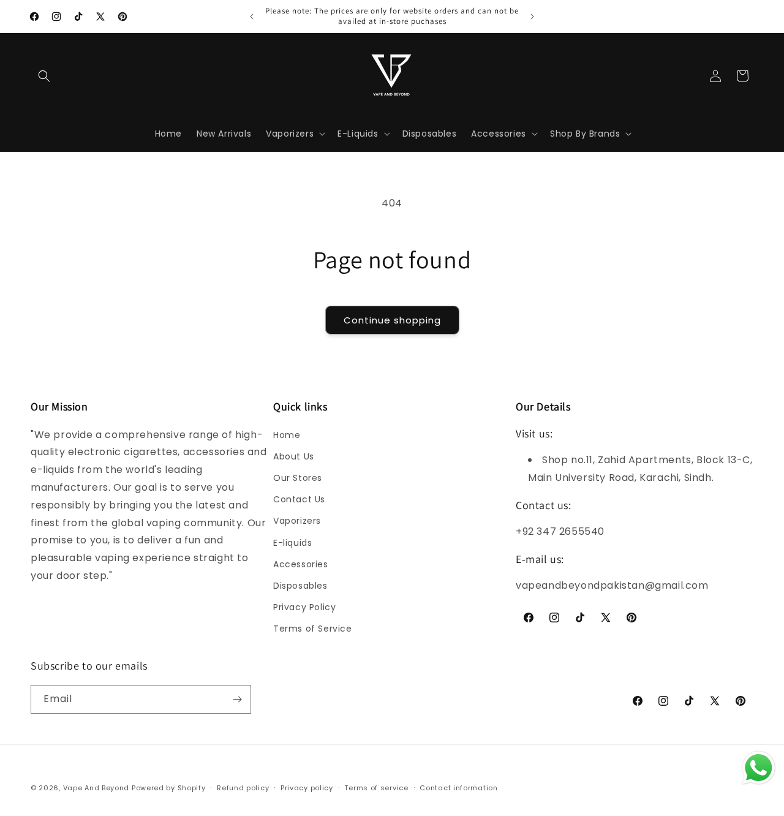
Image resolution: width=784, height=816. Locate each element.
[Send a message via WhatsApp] (758, 768)
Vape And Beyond (96, 788)
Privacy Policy (304, 607)
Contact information (458, 788)
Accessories (300, 564)
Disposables (300, 586)
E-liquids (292, 543)
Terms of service (376, 788)
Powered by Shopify (169, 788)
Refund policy (243, 788)
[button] (44, 75)
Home (286, 435)
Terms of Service (312, 628)
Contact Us (299, 499)
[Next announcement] (532, 16)
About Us (293, 456)
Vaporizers (297, 521)
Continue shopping (392, 320)
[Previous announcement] (251, 16)
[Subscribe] (237, 699)
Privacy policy (307, 788)
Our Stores (297, 478)
